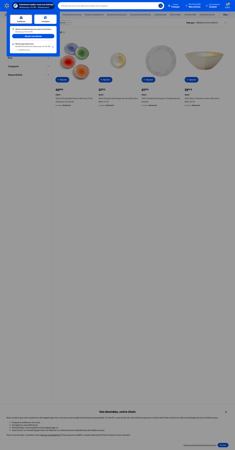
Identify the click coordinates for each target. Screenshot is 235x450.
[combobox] (111, 5)
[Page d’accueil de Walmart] (6, 5)
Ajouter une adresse (33, 36)
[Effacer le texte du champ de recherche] (154, 5)
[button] (193, 5)
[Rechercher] (160, 6)
